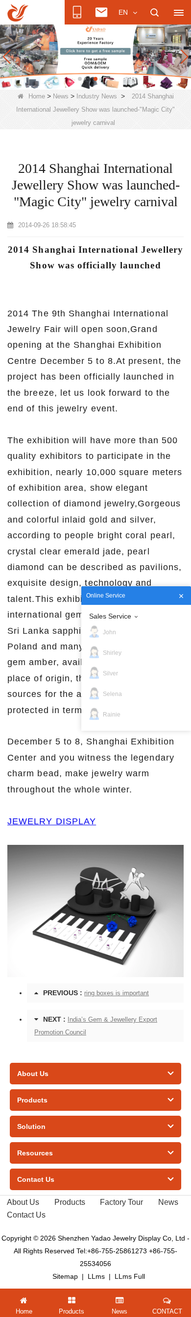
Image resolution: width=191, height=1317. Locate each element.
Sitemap (65, 1276)
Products (69, 1202)
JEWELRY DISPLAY (51, 821)
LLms (96, 1276)
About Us (23, 1202)
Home (36, 96)
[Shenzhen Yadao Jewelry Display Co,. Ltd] (17, 13)
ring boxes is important (116, 993)
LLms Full (130, 1276)
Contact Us (26, 1215)
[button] (80, 79)
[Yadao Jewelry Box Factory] (95, 56)
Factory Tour (121, 1202)
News (61, 96)
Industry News (96, 96)
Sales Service (110, 616)
